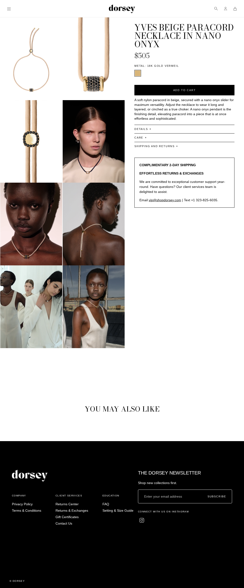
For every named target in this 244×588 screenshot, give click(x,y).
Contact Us (64, 523)
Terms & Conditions (26, 510)
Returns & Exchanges (72, 510)
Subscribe (217, 496)
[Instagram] (141, 520)
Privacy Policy (22, 504)
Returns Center (67, 504)
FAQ (105, 504)
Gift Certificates (67, 517)
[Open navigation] (9, 8)
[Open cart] (235, 8)
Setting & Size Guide (117, 510)
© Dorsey (17, 581)
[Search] (216, 8)
